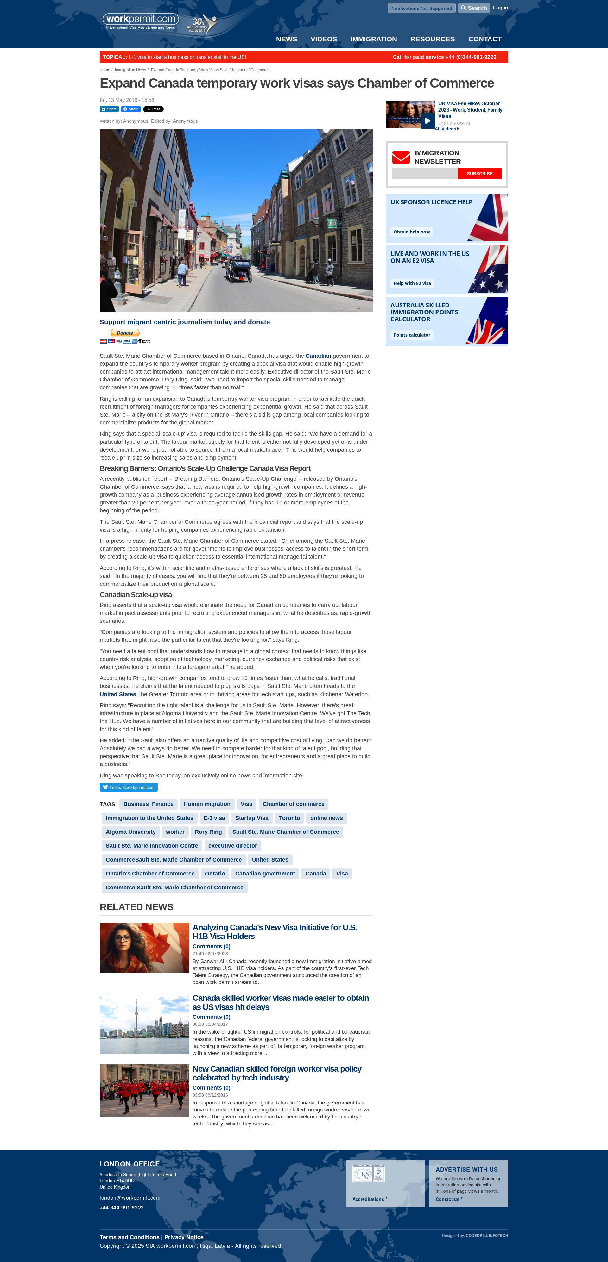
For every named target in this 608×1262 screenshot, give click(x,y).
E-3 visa (214, 818)
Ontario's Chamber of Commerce (150, 873)
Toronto (289, 818)
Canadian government (265, 873)
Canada (316, 873)
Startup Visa (252, 818)
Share (112, 109)
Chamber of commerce (294, 804)
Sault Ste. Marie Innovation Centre (152, 846)
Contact (485, 39)
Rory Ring (208, 832)
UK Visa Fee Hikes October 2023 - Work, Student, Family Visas (470, 110)
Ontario (215, 873)
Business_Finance (149, 804)
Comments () (212, 946)
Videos (324, 39)
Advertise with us (467, 1169)
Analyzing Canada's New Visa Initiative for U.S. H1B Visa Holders (275, 932)
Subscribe (480, 173)
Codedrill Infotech (487, 1235)
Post (156, 109)
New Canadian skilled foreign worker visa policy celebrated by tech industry (277, 1073)
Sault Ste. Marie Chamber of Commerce (285, 832)
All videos (445, 129)
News (286, 39)
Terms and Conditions (130, 1237)
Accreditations (368, 1199)
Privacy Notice (184, 1237)
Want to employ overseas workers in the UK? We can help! (194, 57)
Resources (432, 39)
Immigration (374, 39)
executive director (232, 846)
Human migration (207, 804)
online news (326, 818)
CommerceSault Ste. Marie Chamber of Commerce (174, 860)
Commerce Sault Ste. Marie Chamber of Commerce (175, 887)
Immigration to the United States (149, 818)
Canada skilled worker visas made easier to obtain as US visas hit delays (281, 1002)
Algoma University (131, 832)
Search (477, 8)
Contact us (447, 1199)
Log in (500, 7)
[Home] (141, 21)
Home (105, 70)
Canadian (318, 356)
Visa (246, 804)
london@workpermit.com (130, 1197)
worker (175, 832)
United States (118, 694)
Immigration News (130, 70)
